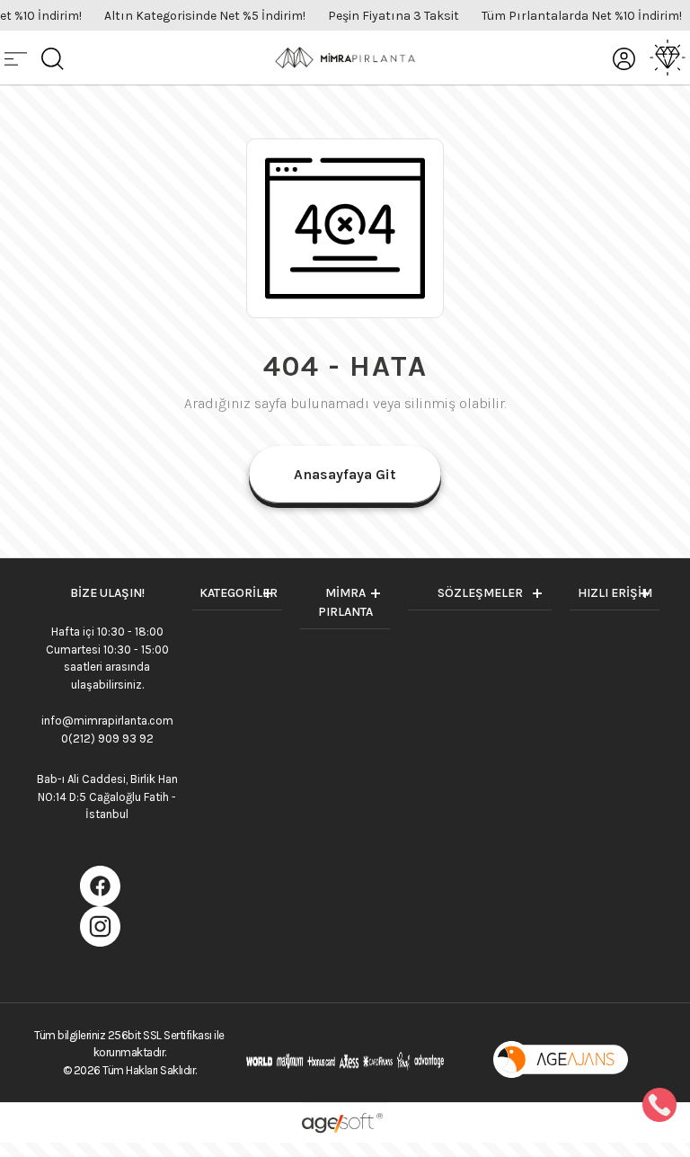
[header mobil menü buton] (15, 57)
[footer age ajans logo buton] (560, 1059)
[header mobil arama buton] (52, 57)
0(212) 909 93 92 (107, 738)
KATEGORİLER (238, 593)
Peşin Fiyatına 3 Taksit (393, 15)
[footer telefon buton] (659, 1104)
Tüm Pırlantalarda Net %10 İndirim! (582, 15)
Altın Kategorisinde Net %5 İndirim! (204, 15)
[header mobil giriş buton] (624, 57)
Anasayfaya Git (345, 474)
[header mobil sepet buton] (668, 58)
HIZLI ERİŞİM (615, 593)
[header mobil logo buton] (345, 56)
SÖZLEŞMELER (480, 593)
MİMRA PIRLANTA (345, 602)
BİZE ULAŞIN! (107, 593)
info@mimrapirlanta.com (107, 720)
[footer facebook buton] (100, 884)
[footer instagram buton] (100, 924)
